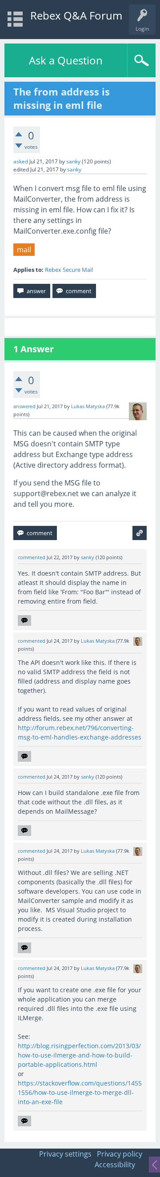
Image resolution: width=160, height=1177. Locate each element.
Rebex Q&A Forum (76, 15)
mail (24, 249)
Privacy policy (119, 1154)
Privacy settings (65, 1154)
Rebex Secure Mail (69, 270)
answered (24, 406)
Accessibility (115, 1164)
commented (31, 557)
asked (20, 161)
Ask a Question (66, 60)
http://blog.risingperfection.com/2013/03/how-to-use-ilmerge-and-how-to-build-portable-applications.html (79, 1055)
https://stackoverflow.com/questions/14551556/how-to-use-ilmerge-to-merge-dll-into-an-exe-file (80, 1092)
